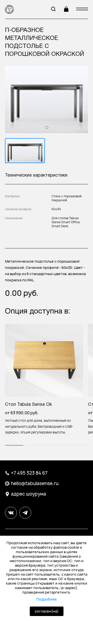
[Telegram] (79, 525)
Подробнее (46, 599)
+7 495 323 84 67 (29, 473)
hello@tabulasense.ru (35, 483)
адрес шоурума (28, 494)
